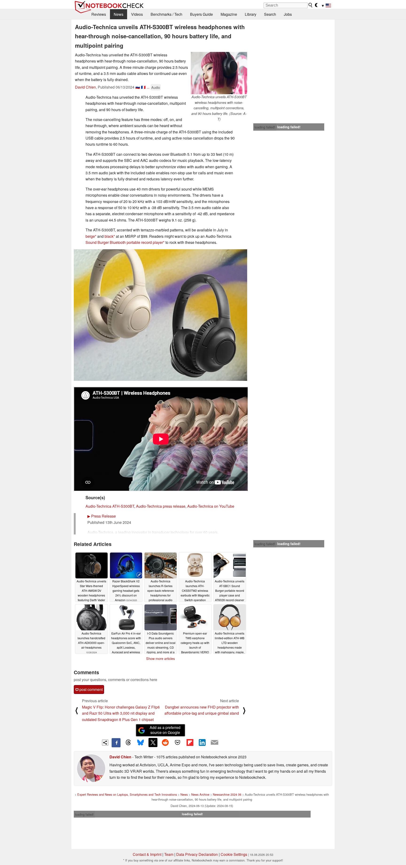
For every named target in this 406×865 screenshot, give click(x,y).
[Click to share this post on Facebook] (116, 742)
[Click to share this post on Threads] (128, 742)
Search (270, 14)
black (109, 236)
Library (250, 14)
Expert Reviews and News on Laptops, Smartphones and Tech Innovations (127, 794)
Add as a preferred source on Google (165, 730)
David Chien (85, 87)
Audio (155, 87)
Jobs (288, 14)
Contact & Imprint (147, 854)
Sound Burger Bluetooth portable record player (124, 242)
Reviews (98, 14)
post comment (90, 689)
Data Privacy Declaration (197, 854)
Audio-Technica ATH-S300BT (110, 506)
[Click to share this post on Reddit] (165, 742)
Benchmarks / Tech (166, 14)
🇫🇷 (143, 87)
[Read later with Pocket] (177, 742)
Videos (137, 14)
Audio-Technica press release (160, 506)
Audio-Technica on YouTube (210, 506)
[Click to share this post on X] (152, 742)
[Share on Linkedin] (202, 742)
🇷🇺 (137, 87)
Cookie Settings (234, 854)
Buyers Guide (201, 14)
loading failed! (264, 127)
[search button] (310, 5)
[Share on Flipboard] (189, 742)
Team (168, 854)
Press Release (101, 516)
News (118, 14)
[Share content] (105, 743)
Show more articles (160, 658)
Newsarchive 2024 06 (227, 794)
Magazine (229, 14)
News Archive (200, 794)
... (148, 87)
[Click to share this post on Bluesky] (140, 742)
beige (90, 236)
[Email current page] (214, 742)
